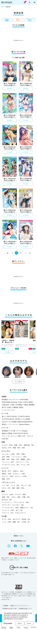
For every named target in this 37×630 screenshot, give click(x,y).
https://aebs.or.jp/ (5, 599)
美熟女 (7, 474)
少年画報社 (19, 405)
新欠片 (4, 407)
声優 (26, 497)
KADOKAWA (24, 399)
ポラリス (30, 436)
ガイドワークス (14, 399)
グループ (26, 485)
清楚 (6, 479)
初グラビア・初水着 (22, 519)
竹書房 (25, 405)
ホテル (6, 488)
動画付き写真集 (7, 433)
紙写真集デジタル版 (8, 431)
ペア (6, 485)
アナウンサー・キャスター (13, 505)
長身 (15, 459)
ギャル (25, 464)
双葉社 (21, 407)
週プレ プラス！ (18, 20)
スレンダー (9, 454)
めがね (7, 448)
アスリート (8, 513)
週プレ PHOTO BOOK (9, 416)
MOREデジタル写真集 (22, 419)
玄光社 (20, 402)
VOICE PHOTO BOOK (20, 433)
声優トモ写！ (21, 436)
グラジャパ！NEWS (29, 20)
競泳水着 (29, 445)
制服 (18, 445)
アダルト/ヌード (20, 513)
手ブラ (7, 519)
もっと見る (18, 381)
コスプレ (8, 445)
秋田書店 (5, 399)
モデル (16, 497)
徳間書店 (32, 405)
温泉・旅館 (18, 488)
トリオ (15, 485)
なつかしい (19, 474)
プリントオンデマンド (9, 436)
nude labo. (5, 438)
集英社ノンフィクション (10, 424)
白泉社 (9, 407)
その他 (26, 522)
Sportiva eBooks (24, 424)
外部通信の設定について (25, 608)
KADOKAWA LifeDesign (9, 402)
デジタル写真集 (6, 20)
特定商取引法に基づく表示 (9, 608)
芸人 (20, 510)
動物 (17, 522)
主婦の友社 (5, 405)
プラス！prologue (21, 431)
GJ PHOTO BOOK (8, 419)
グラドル (8, 494)
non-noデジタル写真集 (9, 422)
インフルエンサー (10, 507)
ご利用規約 (5, 605)
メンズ (7, 522)
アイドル (21, 494)
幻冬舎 (25, 402)
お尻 (6, 457)
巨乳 (21, 454)
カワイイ (8, 476)
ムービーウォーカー (8, 410)
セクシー (21, 476)
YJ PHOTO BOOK (24, 416)
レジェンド (8, 510)
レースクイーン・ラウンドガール (16, 502)
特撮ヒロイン (27, 507)
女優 (6, 497)
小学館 (12, 405)
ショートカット (19, 457)
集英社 (31, 402)
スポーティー (22, 462)
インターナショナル (11, 464)
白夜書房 (15, 407)
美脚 (6, 459)
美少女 (7, 471)
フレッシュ (8, 462)
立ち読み (9, 88)
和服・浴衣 (19, 448)
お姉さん (18, 471)
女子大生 (7, 500)
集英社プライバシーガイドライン (19, 605)
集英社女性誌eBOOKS (24, 422)
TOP (2, 6)
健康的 (26, 459)
